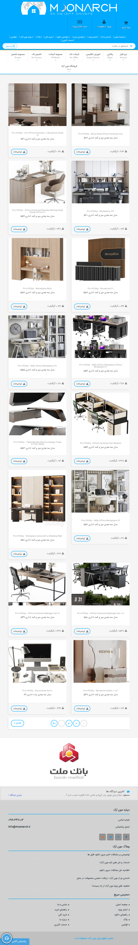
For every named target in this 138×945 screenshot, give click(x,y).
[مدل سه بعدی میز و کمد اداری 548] (101, 661)
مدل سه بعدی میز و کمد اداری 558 (100, 292)
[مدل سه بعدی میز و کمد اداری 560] (101, 182)
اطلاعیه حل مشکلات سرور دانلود (114, 870)
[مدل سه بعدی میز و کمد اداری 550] (101, 584)
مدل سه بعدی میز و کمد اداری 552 (100, 524)
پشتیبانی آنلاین (19, 941)
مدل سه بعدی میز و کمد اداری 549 (37, 617)
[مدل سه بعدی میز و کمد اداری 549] (37, 584)
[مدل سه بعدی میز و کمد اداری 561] (37, 104)
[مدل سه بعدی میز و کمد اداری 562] (101, 104)
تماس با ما (62, 905)
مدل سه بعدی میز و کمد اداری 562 (100, 137)
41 (54, 724)
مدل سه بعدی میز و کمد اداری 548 (101, 694)
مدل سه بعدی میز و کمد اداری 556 (101, 370)
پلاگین (110, 56)
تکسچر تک (36, 56)
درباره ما (63, 920)
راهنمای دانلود (121, 915)
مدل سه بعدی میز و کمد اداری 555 (37, 369)
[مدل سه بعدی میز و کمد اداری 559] (37, 182)
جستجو (9, 46)
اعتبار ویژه (123, 910)
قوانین (125, 925)
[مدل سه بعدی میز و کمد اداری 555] (37, 336)
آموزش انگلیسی (93, 56)
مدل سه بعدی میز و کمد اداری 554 (101, 447)
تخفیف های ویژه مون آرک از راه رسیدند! (111, 886)
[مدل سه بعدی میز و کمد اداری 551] (37, 499)
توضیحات (81, 152)
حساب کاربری (60, 925)
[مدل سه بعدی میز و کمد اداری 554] (101, 414)
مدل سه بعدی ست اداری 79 (37, 694)
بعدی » (17, 723)
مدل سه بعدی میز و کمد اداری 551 (37, 540)
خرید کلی (62, 915)
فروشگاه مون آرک (69, 67)
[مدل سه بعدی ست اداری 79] (37, 661)
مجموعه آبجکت (55, 56)
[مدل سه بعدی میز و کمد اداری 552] (101, 491)
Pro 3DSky (79, 123)
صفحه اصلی (122, 905)
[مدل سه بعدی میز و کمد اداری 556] (101, 336)
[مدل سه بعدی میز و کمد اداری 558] (101, 259)
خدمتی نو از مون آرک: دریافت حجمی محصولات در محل (103, 878)
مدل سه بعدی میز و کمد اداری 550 (100, 617)
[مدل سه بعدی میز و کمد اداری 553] (37, 414)
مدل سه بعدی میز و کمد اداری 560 (100, 215)
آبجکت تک (74, 56)
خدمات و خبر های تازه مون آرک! (115, 863)
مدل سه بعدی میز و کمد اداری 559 (37, 216)
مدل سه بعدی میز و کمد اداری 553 (37, 448)
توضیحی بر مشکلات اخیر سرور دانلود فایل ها (109, 855)
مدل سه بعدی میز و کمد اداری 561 (37, 138)
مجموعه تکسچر (18, 56)
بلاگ (125, 920)
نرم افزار (123, 56)
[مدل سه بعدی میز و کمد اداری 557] (37, 259)
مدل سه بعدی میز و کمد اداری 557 (37, 292)
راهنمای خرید (61, 910)
